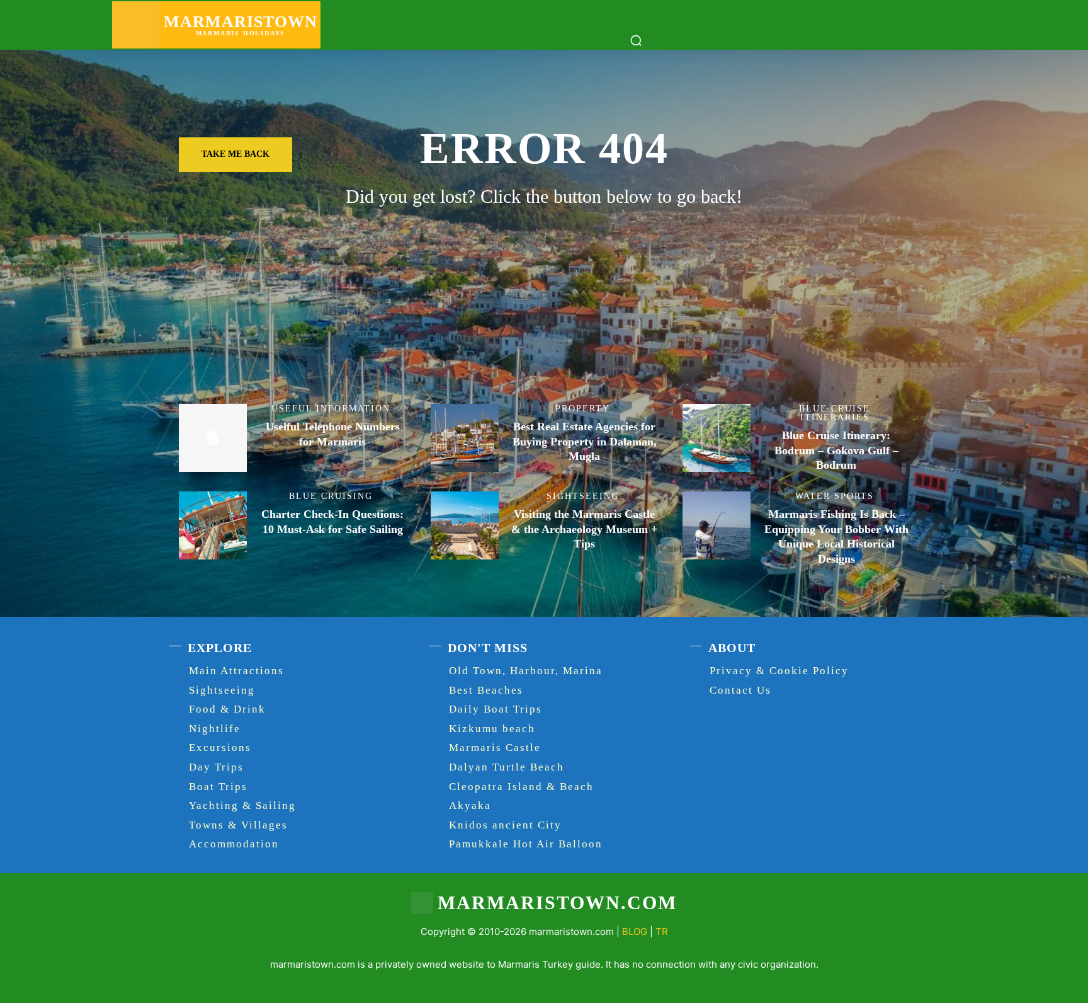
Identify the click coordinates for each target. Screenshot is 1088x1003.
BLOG (634, 931)
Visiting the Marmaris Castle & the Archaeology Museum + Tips (584, 529)
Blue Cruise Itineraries (834, 413)
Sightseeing (583, 496)
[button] (636, 40)
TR (661, 931)
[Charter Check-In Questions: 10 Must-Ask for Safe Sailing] (213, 525)
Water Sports (834, 496)
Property (582, 408)
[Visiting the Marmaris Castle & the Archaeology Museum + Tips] (465, 525)
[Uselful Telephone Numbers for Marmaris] (213, 438)
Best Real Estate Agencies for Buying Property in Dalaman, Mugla (585, 441)
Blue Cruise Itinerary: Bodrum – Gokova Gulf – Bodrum (836, 450)
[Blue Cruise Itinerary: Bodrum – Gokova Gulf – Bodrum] (717, 438)
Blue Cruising (331, 496)
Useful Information (330, 408)
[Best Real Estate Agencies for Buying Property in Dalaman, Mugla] (465, 438)
